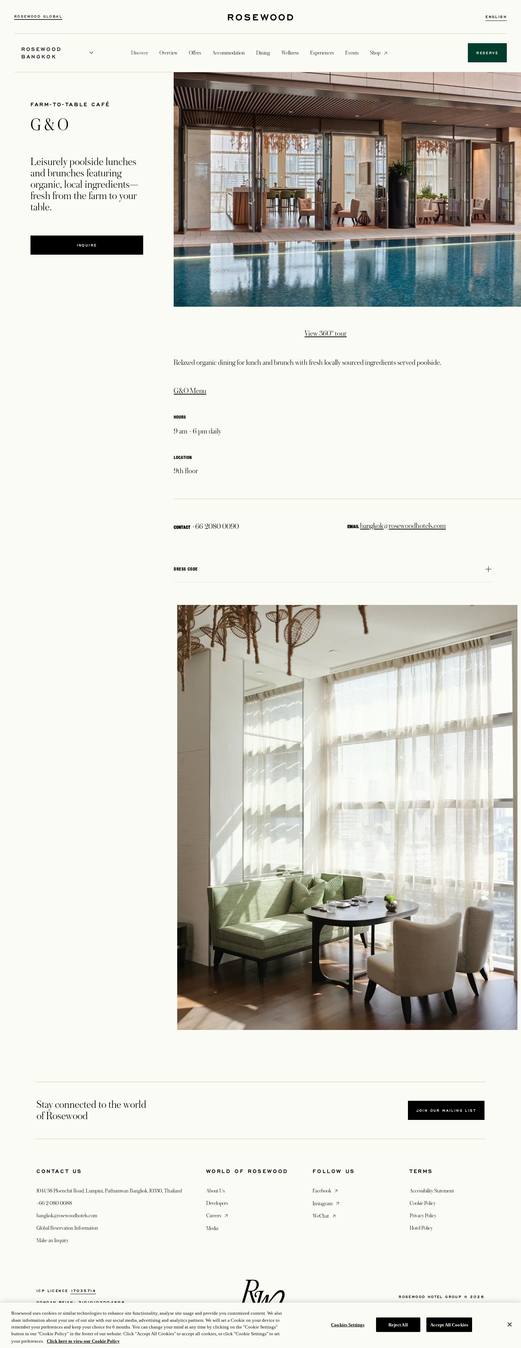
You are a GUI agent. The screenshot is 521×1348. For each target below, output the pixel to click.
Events (352, 53)
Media (212, 1228)
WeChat (325, 1216)
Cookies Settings (347, 1324)
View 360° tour (325, 334)
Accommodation (228, 53)
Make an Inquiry (52, 1240)
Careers (217, 1215)
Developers (217, 1203)
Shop (375, 53)
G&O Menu (190, 391)
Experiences (322, 53)
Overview (168, 53)
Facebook (326, 1191)
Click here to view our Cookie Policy (83, 1340)
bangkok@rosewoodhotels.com (403, 526)
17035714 (83, 1290)
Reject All (398, 1324)
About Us (215, 1191)
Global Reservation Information (67, 1228)
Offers (195, 53)
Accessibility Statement (432, 1191)
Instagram (327, 1203)
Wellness (290, 53)
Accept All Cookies (449, 1324)
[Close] (509, 1324)
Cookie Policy (423, 1203)
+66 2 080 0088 (54, 1203)
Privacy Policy (423, 1215)
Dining (263, 53)
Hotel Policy (421, 1228)
